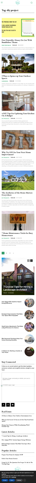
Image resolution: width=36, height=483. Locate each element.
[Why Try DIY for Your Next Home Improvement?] (18, 140)
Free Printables (6, 45)
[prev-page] (28, 260)
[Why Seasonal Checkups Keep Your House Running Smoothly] (29, 339)
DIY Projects (5, 118)
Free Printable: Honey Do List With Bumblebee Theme (17, 41)
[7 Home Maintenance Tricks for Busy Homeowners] (18, 220)
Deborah (14, 45)
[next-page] (13, 253)
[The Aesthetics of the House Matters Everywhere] (18, 180)
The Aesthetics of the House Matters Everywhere (17, 193)
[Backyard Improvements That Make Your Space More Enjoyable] (29, 315)
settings (14, 477)
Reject (11, 480)
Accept (4, 480)
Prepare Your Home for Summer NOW (12, 455)
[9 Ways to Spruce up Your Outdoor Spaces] (18, 63)
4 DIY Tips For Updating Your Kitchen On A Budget (18, 114)
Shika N (5, 292)
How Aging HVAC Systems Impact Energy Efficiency (11, 302)
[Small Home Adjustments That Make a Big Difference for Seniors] (29, 327)
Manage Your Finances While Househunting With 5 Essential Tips (16, 425)
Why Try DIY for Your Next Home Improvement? (16, 153)
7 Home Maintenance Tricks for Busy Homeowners (17, 234)
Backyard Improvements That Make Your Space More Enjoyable (12, 314)
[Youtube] (12, 405)
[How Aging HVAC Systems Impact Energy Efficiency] (29, 302)
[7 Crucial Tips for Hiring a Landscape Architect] (18, 276)
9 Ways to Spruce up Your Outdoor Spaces (16, 77)
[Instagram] (8, 405)
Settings (19, 480)
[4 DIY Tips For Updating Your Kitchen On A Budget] (18, 101)
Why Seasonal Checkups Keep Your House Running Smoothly (12, 339)
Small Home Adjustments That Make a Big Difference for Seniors (12, 327)
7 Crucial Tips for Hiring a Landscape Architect (17, 288)
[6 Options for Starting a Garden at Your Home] (29, 351)
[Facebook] (3, 405)
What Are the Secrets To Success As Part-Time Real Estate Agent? (17, 420)
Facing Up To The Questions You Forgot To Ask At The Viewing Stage (17, 463)
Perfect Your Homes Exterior (10, 458)
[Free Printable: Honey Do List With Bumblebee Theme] (18, 27)
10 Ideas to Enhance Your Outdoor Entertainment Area (17, 416)
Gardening (5, 81)
